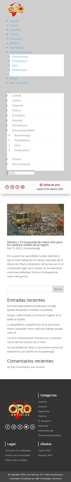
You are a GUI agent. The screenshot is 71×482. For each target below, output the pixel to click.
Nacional (14, 43)
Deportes (15, 29)
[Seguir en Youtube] (22, 187)
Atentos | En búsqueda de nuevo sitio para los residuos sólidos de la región (34, 243)
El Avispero (15, 38)
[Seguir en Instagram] (12, 187)
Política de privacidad (17, 455)
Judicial (13, 20)
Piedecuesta (19, 70)
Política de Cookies (16, 460)
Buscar (58, 289)
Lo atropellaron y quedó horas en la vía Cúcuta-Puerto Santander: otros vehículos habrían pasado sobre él (35, 328)
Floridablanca (20, 61)
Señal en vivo (51, 185)
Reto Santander (18, 82)
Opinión (13, 78)
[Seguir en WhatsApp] (32, 427)
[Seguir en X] (17, 187)
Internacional (16, 47)
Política (13, 34)
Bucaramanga (20, 56)
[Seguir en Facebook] (7, 187)
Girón (15, 65)
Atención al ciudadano (18, 450)
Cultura (13, 25)
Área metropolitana (20, 52)
